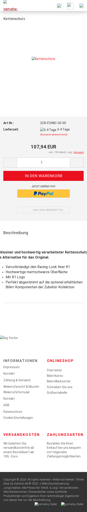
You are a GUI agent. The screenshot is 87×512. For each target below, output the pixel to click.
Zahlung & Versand (16, 380)
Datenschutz (12, 411)
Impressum (11, 367)
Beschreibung (15, 232)
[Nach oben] (74, 505)
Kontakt (9, 373)
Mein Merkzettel (58, 381)
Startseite (54, 370)
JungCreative (11, 487)
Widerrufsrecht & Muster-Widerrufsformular (21, 389)
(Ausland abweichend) (53, 134)
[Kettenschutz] (43, 58)
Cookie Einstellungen (18, 417)
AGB (6, 405)
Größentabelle (57, 392)
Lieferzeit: (11, 129)
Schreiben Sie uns (59, 387)
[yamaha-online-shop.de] (9, 5)
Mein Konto (55, 376)
